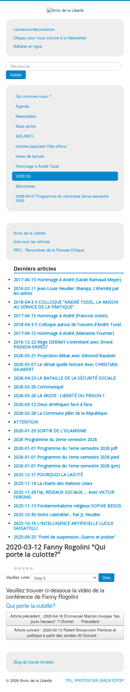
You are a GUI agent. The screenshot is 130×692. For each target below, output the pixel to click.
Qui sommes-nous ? (33, 96)
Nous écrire (26, 126)
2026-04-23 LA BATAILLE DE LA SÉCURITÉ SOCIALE (65, 378)
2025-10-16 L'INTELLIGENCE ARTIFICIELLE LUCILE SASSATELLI (63, 525)
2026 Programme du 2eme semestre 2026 (55, 439)
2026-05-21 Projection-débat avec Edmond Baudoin (64, 355)
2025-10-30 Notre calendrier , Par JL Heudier (57, 514)
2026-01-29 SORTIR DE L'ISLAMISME (50, 430)
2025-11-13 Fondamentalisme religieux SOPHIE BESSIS (67, 506)
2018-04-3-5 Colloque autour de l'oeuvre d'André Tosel (67, 324)
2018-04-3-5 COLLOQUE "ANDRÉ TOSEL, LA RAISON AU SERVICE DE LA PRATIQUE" (66, 304)
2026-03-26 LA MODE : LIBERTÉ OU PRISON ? (59, 395)
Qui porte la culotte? (30, 605)
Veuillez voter (18, 577)
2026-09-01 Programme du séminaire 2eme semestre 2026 (62, 198)
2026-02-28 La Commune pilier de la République (60, 413)
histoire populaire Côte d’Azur (41, 146)
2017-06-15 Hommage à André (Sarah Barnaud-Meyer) (67, 279)
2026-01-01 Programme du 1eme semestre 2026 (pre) (67, 466)
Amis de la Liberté (29, 233)
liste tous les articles (32, 241)
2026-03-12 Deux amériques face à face (53, 404)
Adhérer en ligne (28, 46)
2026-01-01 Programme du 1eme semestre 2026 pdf (65, 448)
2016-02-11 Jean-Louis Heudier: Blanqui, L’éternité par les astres (66, 290)
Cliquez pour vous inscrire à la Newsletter (50, 38)
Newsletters (26, 116)
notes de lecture (30, 156)
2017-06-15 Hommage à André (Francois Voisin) (61, 315)
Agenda (22, 106)
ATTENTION (26, 422)
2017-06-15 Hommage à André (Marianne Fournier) (64, 333)
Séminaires (25, 186)
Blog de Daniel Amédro (34, 662)
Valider (16, 74)
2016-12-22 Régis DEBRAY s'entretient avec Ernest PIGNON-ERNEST (63, 344)
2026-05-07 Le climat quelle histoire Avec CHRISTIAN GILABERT (65, 366)
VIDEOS (23, 176)
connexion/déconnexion (34, 29)
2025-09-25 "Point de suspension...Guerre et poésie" (65, 537)
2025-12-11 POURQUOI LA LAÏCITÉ (48, 474)
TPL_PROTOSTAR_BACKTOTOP (94, 680)
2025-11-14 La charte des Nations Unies (53, 483)
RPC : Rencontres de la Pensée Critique (49, 250)
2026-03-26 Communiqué (38, 387)
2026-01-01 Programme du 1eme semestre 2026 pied (66, 457)
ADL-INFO (24, 136)
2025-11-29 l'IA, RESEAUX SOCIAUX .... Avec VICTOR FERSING (64, 494)
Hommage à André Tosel (37, 166)
